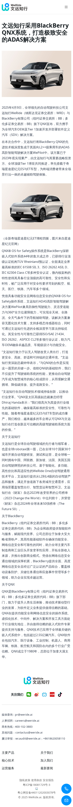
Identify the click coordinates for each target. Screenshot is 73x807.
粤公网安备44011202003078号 (37, 792)
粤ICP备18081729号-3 (36, 785)
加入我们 (46, 760)
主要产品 (8, 752)
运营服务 (8, 768)
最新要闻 (46, 768)
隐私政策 (24, 780)
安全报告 (48, 780)
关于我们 (46, 752)
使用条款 (36, 780)
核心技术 (8, 760)
